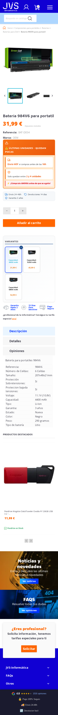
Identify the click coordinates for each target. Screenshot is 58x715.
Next (31, 541)
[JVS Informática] (10, 7)
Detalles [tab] (15, 341)
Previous (26, 541)
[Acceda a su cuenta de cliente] (26, 8)
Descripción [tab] (18, 331)
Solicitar (29, 649)
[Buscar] (29, 18)
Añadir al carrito (29, 223)
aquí (14, 318)
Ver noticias (29, 581)
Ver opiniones (29, 610)
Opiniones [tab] (16, 351)
